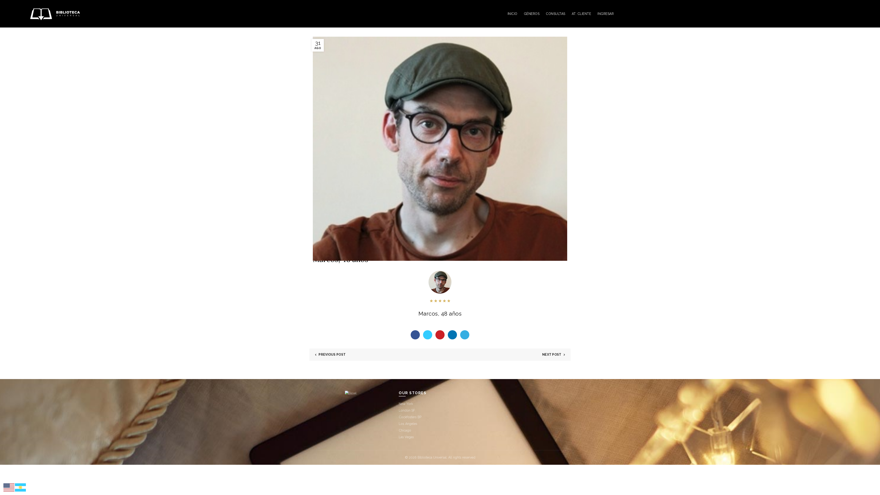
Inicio (512, 14)
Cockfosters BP (410, 417)
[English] (9, 487)
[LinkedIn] (452, 334)
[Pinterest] (440, 334)
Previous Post (332, 354)
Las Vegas (406, 437)
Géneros (532, 14)
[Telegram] (464, 334)
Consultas (555, 14)
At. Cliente (581, 14)
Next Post (551, 354)
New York (406, 404)
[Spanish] (20, 487)
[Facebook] (415, 334)
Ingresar (605, 14)
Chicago (405, 430)
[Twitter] (427, 334)
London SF (407, 410)
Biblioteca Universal (432, 457)
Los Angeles (408, 424)
